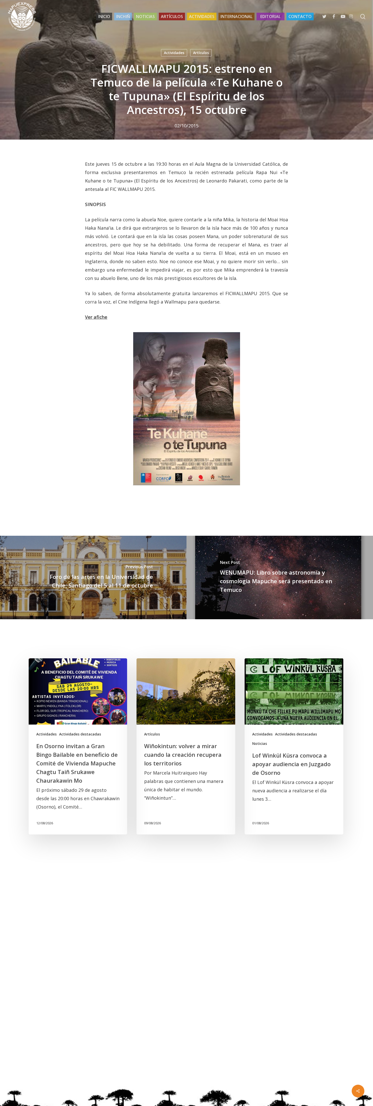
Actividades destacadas (80, 734)
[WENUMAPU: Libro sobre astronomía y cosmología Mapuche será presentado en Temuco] (280, 577)
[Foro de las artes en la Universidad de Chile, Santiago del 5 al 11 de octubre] (93, 577)
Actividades (174, 52)
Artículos (201, 52)
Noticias (259, 743)
